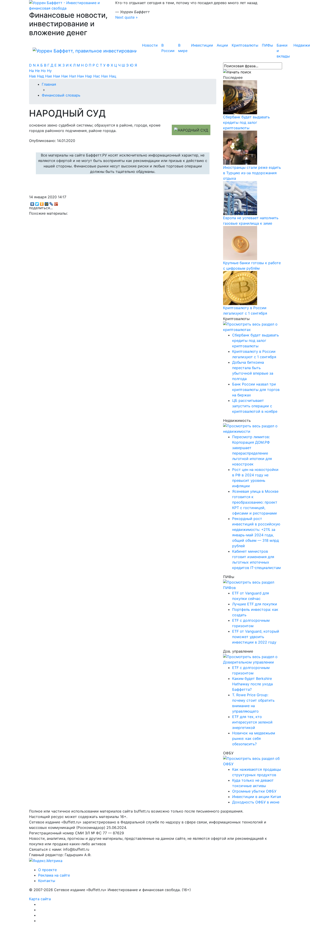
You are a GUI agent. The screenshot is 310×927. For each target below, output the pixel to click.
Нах (105, 76)
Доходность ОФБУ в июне (255, 802)
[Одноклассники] (41, 203)
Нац (112, 76)
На (32, 70)
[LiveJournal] (51, 203)
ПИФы (267, 45)
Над (41, 76)
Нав (33, 76)
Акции (222, 45)
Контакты (46, 880)
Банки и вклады (283, 50)
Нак (65, 76)
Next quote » (126, 17)
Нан (81, 76)
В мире (182, 48)
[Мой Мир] (46, 203)
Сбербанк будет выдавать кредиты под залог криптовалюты (246, 122)
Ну (49, 70)
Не (38, 70)
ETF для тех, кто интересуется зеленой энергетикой (252, 722)
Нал (73, 76)
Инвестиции (202, 45)
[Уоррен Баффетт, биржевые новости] (85, 50)
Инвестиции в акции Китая (256, 796)
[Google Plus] (56, 203)
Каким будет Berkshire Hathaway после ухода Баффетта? (252, 684)
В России (168, 48)
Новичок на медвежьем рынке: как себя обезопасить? (253, 738)
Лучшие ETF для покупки (254, 604)
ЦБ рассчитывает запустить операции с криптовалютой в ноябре (254, 406)
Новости (150, 45)
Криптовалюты (245, 45)
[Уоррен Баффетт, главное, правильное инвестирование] (68, 5)
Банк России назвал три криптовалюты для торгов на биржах (256, 389)
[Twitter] (37, 203)
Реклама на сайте (54, 875)
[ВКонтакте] (32, 203)
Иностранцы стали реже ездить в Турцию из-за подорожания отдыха (252, 173)
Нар (89, 76)
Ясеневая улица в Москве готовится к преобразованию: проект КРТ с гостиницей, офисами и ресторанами (255, 502)
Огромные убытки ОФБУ (254, 791)
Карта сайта (40, 899)
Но (44, 70)
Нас (97, 76)
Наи (57, 76)
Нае (49, 76)
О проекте (47, 869)
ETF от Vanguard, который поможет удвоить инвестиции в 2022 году (255, 636)
